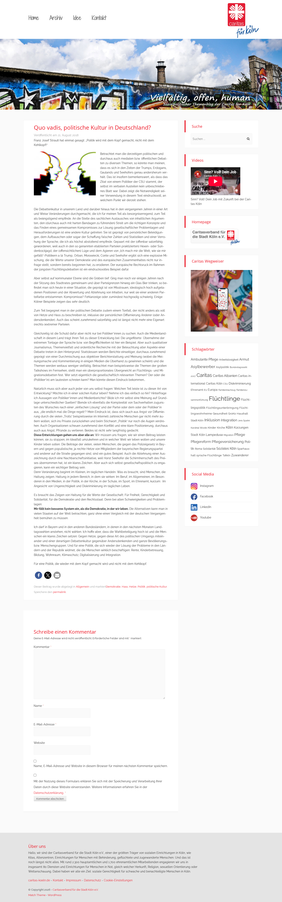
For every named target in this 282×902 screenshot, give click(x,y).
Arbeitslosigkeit (228, 359)
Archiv (56, 18)
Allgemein (82, 586)
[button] (38, 575)
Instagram (207, 485)
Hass (125, 586)
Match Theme (37, 895)
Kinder (212, 427)
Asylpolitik (222, 367)
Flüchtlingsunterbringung (222, 407)
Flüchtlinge (224, 398)
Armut (244, 359)
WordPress (55, 895)
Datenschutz (92, 880)
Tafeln (226, 455)
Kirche (221, 427)
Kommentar (42, 647)
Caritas (204, 375)
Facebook (206, 496)
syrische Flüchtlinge (209, 455)
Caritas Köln (214, 383)
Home (34, 18)
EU (205, 390)
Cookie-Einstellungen (118, 880)
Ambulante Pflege (204, 359)
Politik (141, 586)
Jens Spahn (244, 420)
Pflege (239, 434)
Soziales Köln (226, 448)
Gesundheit (220, 413)
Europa (213, 389)
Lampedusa (214, 435)
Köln (229, 427)
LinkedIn (205, 507)
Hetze (132, 586)
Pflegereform (201, 442)
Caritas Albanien (225, 376)
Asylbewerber (203, 366)
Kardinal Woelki (199, 428)
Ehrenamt (197, 389)
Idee (77, 18)
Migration (228, 435)
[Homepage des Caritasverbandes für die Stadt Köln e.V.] (215, 237)
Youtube (205, 517)
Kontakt (99, 18)
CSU (225, 383)
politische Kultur (157, 586)
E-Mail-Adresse (45, 724)
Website (39, 742)
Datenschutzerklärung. (49, 792)
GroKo (232, 413)
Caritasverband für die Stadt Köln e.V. (75, 889)
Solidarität (209, 448)
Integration (229, 420)
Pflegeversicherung (228, 442)
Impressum (73, 880)
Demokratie (113, 586)
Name (39, 705)
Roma (198, 448)
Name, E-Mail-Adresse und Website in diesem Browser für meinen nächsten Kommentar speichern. (101, 766)
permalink (59, 592)
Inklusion (212, 420)
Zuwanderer (240, 455)
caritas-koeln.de (39, 880)
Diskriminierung (240, 383)
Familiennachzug (227, 390)
